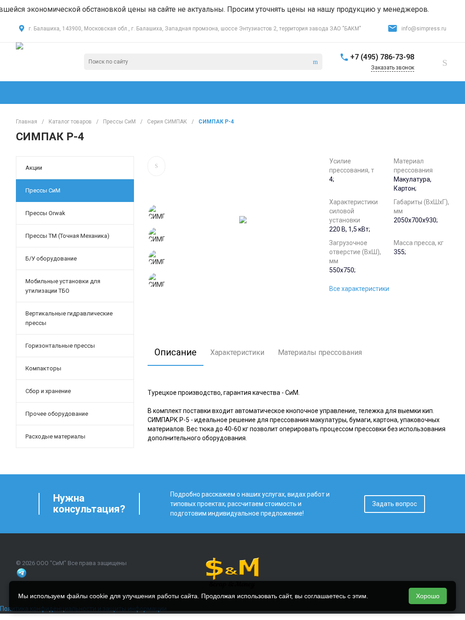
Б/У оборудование (51, 258)
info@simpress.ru (423, 28)
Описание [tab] (175, 352)
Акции (33, 167)
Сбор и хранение (48, 391)
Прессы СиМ (42, 190)
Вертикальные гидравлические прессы (69, 318)
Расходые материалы (55, 436)
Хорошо (428, 596)
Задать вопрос (394, 503)
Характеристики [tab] (237, 352)
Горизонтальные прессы (60, 345)
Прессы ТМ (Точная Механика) (67, 235)
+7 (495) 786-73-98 (382, 57)
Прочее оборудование (56, 413)
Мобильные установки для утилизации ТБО (62, 286)
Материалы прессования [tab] (320, 352)
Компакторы (43, 368)
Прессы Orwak (45, 213)
